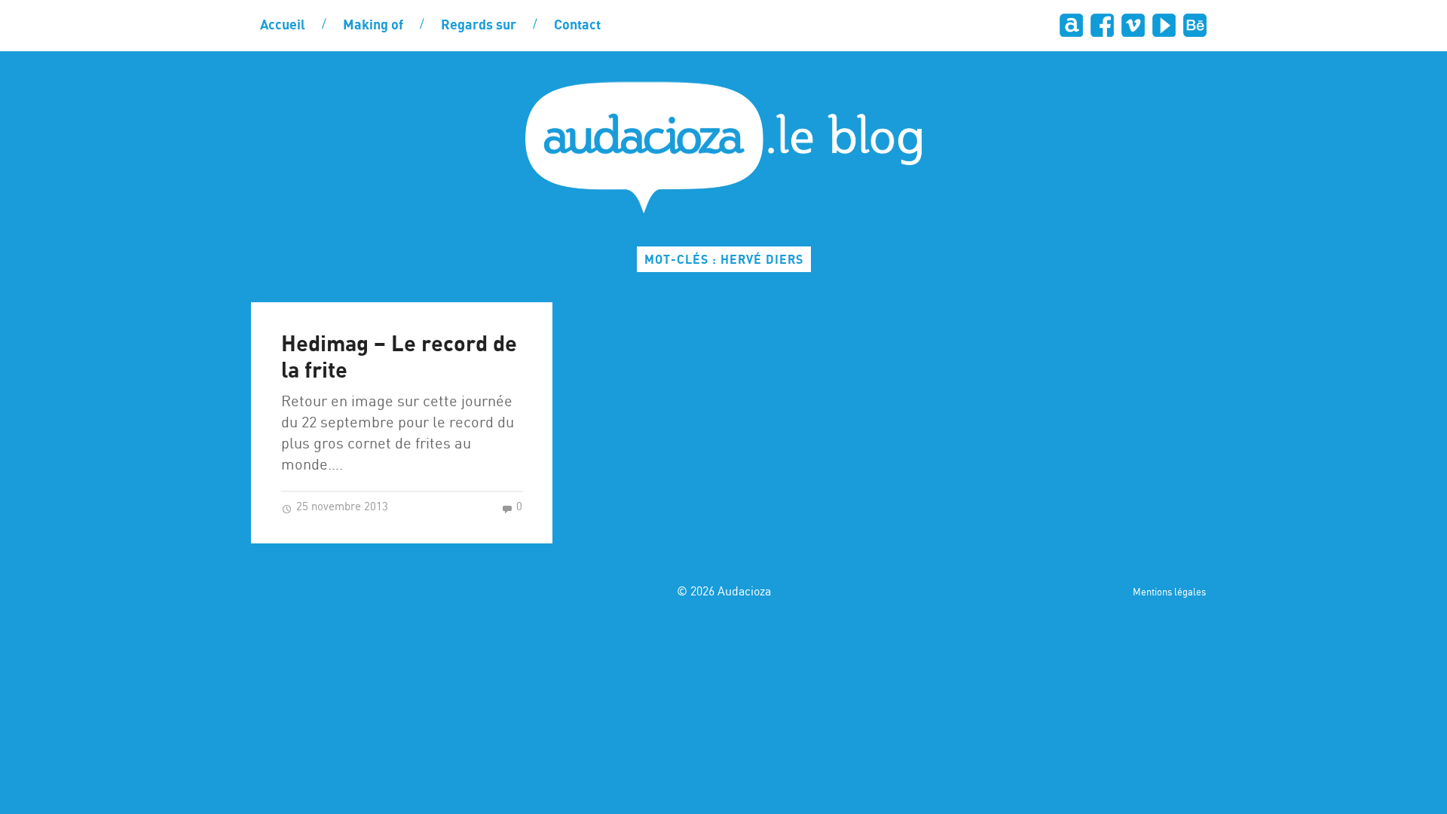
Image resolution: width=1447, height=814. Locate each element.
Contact (577, 25)
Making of (373, 25)
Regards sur (478, 25)
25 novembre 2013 (340, 507)
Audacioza (744, 592)
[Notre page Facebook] (1101, 25)
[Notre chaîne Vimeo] (1132, 25)
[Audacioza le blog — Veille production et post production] (723, 147)
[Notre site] (1070, 25)
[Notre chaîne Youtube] (1163, 25)
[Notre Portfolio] (1194, 25)
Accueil (282, 25)
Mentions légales (1169, 593)
